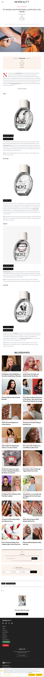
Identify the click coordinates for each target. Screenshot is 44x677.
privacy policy (30, 560)
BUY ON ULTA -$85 (8, 330)
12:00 (22, 60)
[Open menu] (2, 2)
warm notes (35, 208)
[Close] (42, 669)
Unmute (22, 65)
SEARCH (33, 571)
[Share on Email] (3, 590)
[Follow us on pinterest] (6, 623)
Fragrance (24, 6)
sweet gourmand (7, 145)
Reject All (39, 674)
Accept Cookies (31, 674)
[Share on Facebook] (1, 590)
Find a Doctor (4, 630)
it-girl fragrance (18, 73)
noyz (3, 583)
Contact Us (4, 626)
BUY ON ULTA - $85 (8, 138)
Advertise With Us (5, 632)
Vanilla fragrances (7, 271)
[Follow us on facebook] (3, 623)
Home (18, 6)
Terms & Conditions (5, 639)
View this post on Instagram (22, 88)
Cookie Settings (6, 641)
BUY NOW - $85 (7, 200)
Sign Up (34, 558)
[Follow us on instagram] (9, 623)
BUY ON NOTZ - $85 (8, 265)
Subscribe (6, 645)
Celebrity (4, 372)
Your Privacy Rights (7, 674)
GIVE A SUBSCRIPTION (22, 614)
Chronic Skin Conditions (29, 467)
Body (3, 517)
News (3, 395)
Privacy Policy (4, 635)
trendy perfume (11, 583)
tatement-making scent (25, 338)
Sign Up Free (22, 655)
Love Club (22, 67)
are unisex (15, 333)
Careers (3, 628)
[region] (22, 672)
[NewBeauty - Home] (22, 2)
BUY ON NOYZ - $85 (8, 135)
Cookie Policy (4, 637)
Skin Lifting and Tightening (30, 420)
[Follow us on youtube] (12, 623)
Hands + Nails (5, 420)
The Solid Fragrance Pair (15, 83)
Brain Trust (4, 633)
